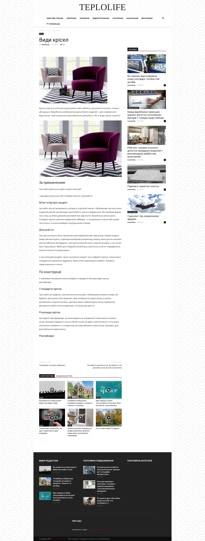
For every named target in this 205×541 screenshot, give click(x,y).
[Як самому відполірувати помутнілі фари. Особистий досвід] (146, 63)
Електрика (71, 18)
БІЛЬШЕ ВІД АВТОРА (64, 376)
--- (128, 72)
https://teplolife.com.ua (59, 539)
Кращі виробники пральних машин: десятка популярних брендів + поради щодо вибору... (146, 114)
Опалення (84, 18)
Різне (48, 30)
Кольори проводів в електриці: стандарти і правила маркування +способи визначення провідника (106, 486)
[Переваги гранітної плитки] (146, 174)
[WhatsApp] (68, 50)
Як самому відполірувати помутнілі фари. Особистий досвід (143, 79)
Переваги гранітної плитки (143, 186)
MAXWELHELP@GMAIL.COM (99, 529)
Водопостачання (101, 18)
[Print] (79, 50)
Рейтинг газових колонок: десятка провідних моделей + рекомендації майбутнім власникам (145, 152)
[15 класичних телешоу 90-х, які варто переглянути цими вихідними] (52, 417)
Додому (41, 30)
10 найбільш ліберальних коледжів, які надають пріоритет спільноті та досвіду (80, 403)
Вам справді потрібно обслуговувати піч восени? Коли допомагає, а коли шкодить (108, 403)
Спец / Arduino (132, 212)
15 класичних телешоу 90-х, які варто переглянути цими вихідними (50, 431)
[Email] (74, 50)
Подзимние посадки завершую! (52, 365)
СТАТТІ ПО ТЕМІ (47, 376)
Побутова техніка (55, 18)
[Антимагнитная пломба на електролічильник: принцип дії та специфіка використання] (89, 470)
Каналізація (132, 18)
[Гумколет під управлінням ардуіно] (146, 203)
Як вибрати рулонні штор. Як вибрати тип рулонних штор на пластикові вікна (104, 366)
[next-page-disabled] (44, 440)
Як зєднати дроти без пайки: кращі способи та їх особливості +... (108, 500)
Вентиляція (147, 18)
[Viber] (58, 50)
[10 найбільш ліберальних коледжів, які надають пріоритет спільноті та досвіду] (80, 390)
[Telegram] (63, 50)
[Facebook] (41, 50)
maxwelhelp (45, 44)
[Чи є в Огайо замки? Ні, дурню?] (109, 417)
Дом (129, 182)
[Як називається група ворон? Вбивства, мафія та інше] (52, 390)
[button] (163, 18)
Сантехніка (117, 18)
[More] (85, 50)
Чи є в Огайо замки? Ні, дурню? (107, 428)
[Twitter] (52, 50)
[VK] (47, 50)
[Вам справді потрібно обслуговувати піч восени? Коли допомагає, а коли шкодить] (109, 390)
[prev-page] (40, 440)
